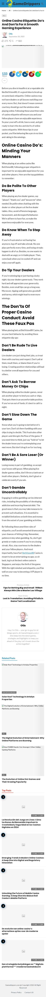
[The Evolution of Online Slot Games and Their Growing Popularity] (23, 761)
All (4, 15)
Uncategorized (9, 692)
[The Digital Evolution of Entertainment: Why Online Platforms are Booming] (23, 720)
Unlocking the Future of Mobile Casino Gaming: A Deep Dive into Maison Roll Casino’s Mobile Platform (20, 896)
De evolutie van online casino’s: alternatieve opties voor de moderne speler (20, 931)
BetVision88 (28, 553)
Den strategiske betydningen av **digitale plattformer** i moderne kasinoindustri (22, 965)
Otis (11, 34)
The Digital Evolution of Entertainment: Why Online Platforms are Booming (23, 739)
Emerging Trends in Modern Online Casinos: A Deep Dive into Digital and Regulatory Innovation (23, 860)
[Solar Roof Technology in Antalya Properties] (23, 678)
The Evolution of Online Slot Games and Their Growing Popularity (21, 780)
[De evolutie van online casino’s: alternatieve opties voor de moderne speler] (23, 915)
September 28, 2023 (16, 36)
